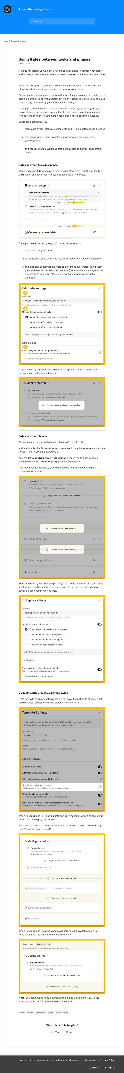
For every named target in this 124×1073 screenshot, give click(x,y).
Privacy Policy (107, 1060)
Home (5, 41)
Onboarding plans (18, 41)
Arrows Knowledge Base (34, 9)
